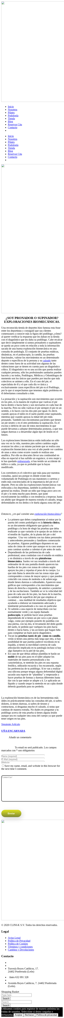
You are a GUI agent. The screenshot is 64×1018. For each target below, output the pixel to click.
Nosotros (12, 109)
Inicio (11, 106)
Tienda (11, 118)
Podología (13, 115)
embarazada (23, 461)
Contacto (12, 127)
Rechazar (29, 1015)
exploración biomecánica (47, 513)
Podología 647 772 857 (20, 962)
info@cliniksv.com (17, 965)
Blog (10, 121)
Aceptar (18, 1015)
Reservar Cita (15, 124)
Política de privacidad (46, 1015)
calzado (47, 360)
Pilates (11, 112)
